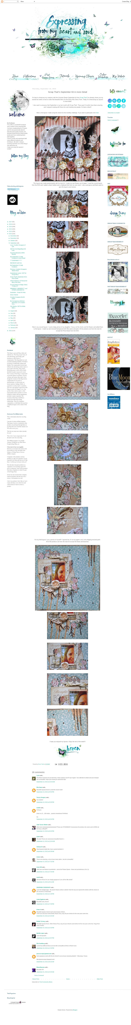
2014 (10, 229)
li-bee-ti (39, 909)
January (12, 327)
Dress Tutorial (14, 295)
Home (68, 979)
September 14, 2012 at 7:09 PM (45, 904)
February (13, 325)
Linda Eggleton (41, 899)
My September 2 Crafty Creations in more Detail (17, 257)
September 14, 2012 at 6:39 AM (45, 851)
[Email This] (59, 764)
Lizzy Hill (39, 867)
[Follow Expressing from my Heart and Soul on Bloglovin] (13, 190)
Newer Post (35, 979)
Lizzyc (38, 857)
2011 (10, 330)
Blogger (75, 1010)
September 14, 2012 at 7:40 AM (45, 872)
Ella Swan (39, 787)
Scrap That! (83, 97)
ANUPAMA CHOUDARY (43, 887)
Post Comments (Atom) (46, 982)
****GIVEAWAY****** (16, 260)
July (11, 313)
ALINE (38, 807)
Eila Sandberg (41, 943)
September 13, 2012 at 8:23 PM (45, 831)
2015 (10, 226)
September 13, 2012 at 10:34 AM (46, 782)
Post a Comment (39, 975)
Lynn (38, 775)
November (13, 238)
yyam (38, 836)
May (11, 318)
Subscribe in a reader (114, 112)
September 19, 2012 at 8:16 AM (45, 961)
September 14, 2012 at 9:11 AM (45, 882)
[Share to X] (63, 764)
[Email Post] (55, 764)
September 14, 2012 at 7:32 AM (45, 861)
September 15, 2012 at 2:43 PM (45, 927)
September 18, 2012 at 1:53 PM (45, 948)
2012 (10, 233)
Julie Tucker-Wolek (42, 824)
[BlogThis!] (61, 764)
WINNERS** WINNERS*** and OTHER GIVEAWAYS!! (18, 289)
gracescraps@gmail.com (44, 953)
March (12, 323)
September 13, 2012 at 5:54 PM (45, 792)
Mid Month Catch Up (16, 263)
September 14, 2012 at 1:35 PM (45, 894)
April (11, 320)
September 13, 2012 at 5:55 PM (45, 802)
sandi (38, 877)
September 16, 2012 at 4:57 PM (45, 938)
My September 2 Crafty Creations (16, 266)
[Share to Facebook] (65, 764)
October (12, 240)
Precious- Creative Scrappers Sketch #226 (18, 270)
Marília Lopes (40, 933)
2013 (10, 231)
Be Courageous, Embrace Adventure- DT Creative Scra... (17, 302)
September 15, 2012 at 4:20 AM (45, 916)
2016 (10, 224)
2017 (10, 221)
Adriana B (39, 847)
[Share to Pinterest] (67, 764)
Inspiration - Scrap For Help (17, 292)
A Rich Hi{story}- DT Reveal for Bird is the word (18, 281)
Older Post (100, 979)
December (13, 236)
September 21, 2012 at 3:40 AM (45, 972)
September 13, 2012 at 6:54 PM (45, 819)
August (12, 311)
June (12, 315)
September (13, 243)
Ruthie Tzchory (41, 921)
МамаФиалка (41, 967)
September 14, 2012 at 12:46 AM (46, 841)
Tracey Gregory (41, 797)
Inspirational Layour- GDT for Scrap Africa (18, 273)
